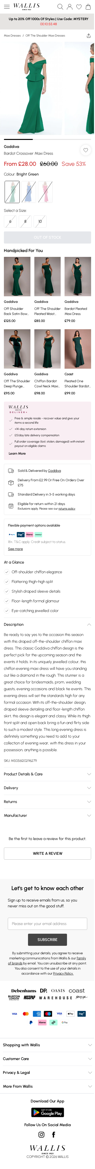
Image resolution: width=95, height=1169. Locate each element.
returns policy (66, 501)
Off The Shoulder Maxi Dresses (45, 35)
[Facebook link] (52, 1134)
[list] (45, 89)
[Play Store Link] (45, 1112)
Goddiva (11, 143)
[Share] (85, 35)
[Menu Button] (7, 7)
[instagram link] (40, 1134)
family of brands (21, 963)
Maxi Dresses (12, 35)
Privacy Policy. (68, 973)
